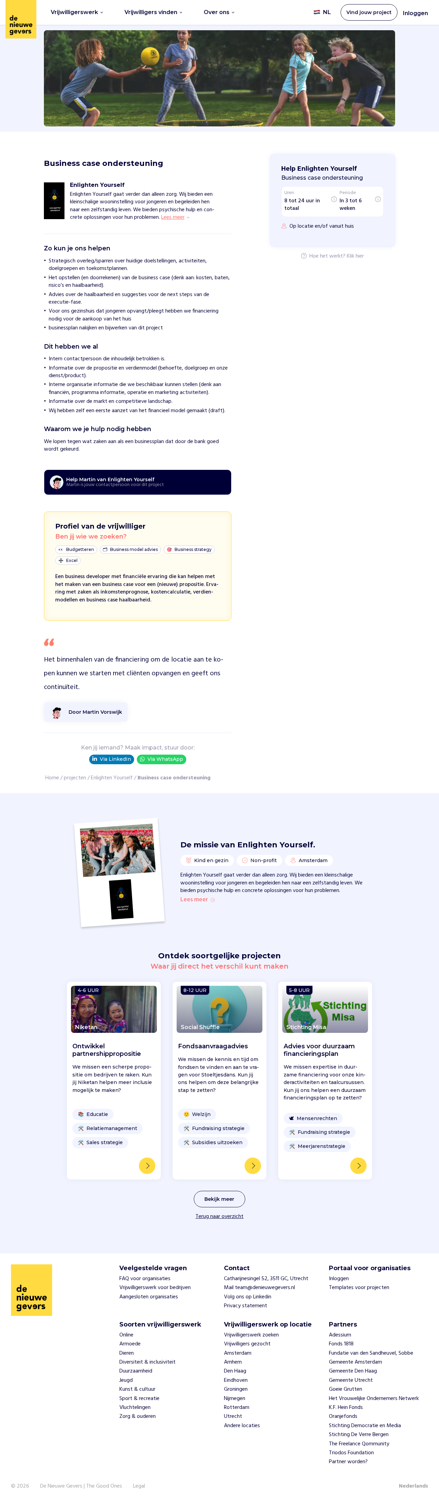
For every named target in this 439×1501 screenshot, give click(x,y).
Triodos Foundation (351, 1452)
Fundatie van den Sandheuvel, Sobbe (371, 1353)
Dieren (126, 1353)
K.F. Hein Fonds (346, 1407)
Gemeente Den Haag (353, 1371)
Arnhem (233, 1362)
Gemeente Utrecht (351, 1380)
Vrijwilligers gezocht (247, 1344)
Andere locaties (242, 1425)
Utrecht (233, 1416)
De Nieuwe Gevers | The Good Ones (81, 1486)
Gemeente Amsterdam (355, 1362)
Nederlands (413, 1486)
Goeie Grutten (345, 1389)
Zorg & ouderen (137, 1416)
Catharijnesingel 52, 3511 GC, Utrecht (266, 1278)
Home (52, 778)
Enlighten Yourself (112, 778)
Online (126, 1335)
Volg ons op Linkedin (247, 1297)
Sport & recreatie (139, 1398)
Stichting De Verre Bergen (359, 1434)
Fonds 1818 (341, 1344)
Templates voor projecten (359, 1287)
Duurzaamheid (135, 1371)
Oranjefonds (343, 1416)
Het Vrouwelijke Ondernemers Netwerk (374, 1398)
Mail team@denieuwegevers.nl (259, 1287)
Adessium (340, 1335)
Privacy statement (245, 1305)
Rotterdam (236, 1407)
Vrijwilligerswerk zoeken (251, 1335)
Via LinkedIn (115, 759)
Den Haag (235, 1371)
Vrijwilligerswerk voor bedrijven (155, 1287)
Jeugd (126, 1380)
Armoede (130, 1344)
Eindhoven (236, 1380)
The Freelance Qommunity (359, 1444)
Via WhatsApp (165, 759)
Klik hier (355, 256)
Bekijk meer (219, 1199)
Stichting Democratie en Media (365, 1425)
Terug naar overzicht (219, 1216)
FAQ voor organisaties (144, 1278)
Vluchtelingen (135, 1407)
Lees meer (194, 900)
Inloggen (415, 13)
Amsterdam (237, 1353)
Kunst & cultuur (137, 1389)
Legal (139, 1486)
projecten (75, 778)
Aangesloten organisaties (148, 1297)
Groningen (236, 1389)
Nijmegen (234, 1398)
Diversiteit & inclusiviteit (147, 1362)
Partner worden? (348, 1461)
